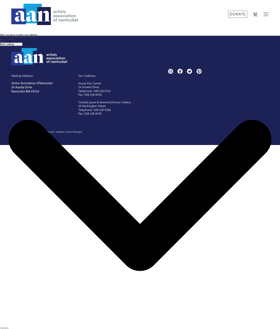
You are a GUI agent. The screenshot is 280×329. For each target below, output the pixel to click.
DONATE (238, 13)
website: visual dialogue (69, 131)
